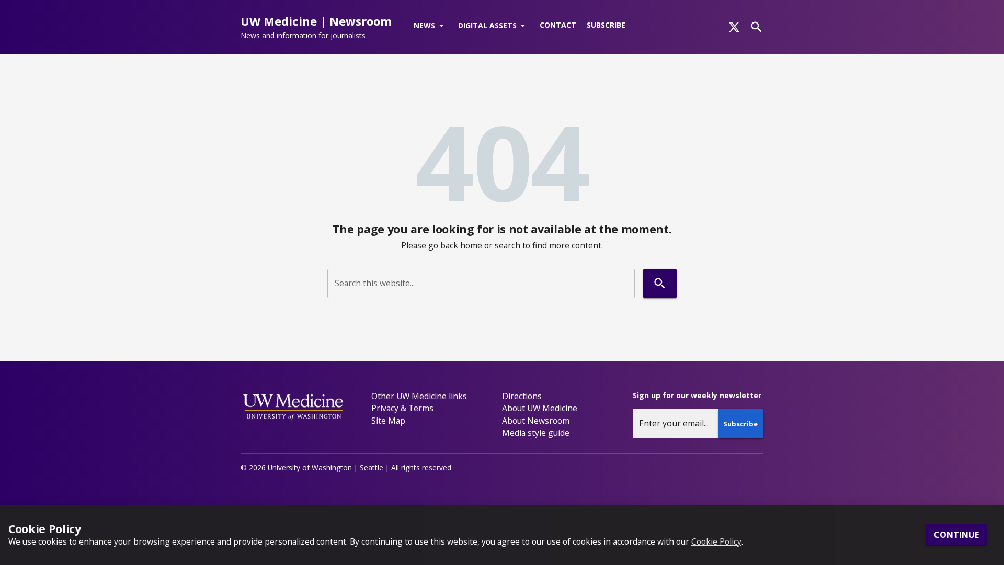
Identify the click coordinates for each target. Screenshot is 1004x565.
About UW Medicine (539, 408)
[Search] (756, 27)
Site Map (388, 420)
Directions (522, 396)
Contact (558, 25)
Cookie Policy (716, 541)
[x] (734, 27)
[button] (430, 26)
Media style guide (535, 432)
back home (461, 245)
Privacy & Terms (402, 408)
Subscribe (606, 25)
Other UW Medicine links (419, 396)
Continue (956, 535)
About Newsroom (535, 420)
